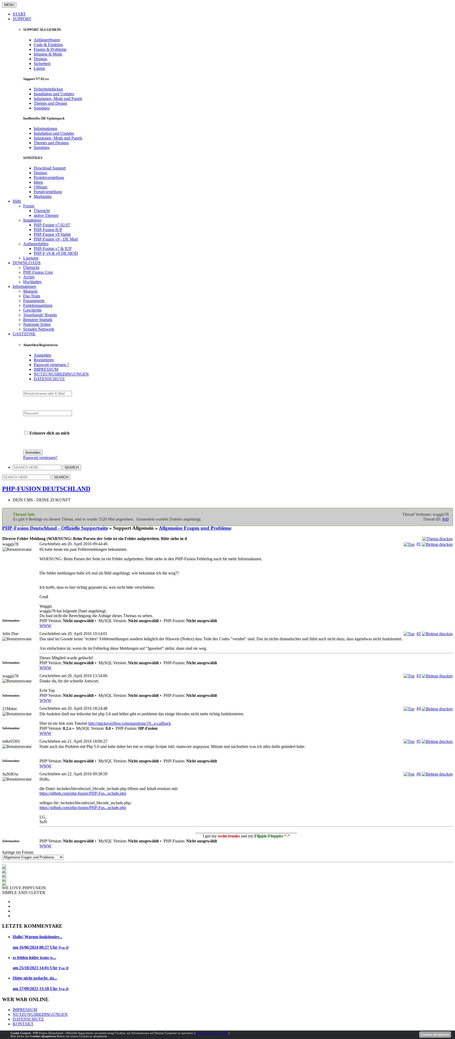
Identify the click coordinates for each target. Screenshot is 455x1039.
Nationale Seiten (37, 324)
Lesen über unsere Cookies (212, 1033)
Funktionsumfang (37, 305)
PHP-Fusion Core (38, 272)
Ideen (38, 182)
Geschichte (32, 310)
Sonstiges (42, 108)
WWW (45, 625)
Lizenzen (30, 258)
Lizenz (39, 68)
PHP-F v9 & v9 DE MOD (56, 253)
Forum (28, 206)
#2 (419, 633)
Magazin (30, 291)
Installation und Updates (54, 94)
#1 (419, 544)
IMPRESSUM (46, 369)
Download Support (50, 168)
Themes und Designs (51, 143)
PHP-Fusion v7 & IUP (53, 248)
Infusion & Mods (48, 54)
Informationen (45, 128)
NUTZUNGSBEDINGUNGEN (61, 374)
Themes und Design (50, 103)
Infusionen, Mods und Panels (58, 98)
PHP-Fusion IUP (48, 229)
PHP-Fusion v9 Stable (52, 234)
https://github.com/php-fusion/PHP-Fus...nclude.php (82, 793)
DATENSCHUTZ (49, 379)
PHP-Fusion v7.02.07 (52, 225)
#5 (419, 741)
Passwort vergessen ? (51, 364)
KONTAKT (23, 1024)
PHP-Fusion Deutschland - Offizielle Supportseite (55, 528)
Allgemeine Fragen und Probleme (195, 528)
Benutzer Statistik (37, 319)
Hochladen (32, 281)
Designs (40, 59)
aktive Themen (46, 215)
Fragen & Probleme (50, 49)
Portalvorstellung (48, 191)
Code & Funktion (48, 44)
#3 (419, 675)
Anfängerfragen (47, 40)
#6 (419, 774)
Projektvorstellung (49, 177)
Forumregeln (33, 300)
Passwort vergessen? (40, 457)
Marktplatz (43, 196)
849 (445, 519)
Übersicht (42, 210)
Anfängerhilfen (35, 244)
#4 (419, 708)
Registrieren (44, 360)
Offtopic (41, 187)
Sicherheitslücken (48, 89)
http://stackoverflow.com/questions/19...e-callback (129, 723)
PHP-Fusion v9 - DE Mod (56, 239)
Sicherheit (42, 63)
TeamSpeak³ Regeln (40, 315)
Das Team (31, 296)
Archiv (29, 277)
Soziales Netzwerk (38, 329)
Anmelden (42, 355)
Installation (32, 220)
